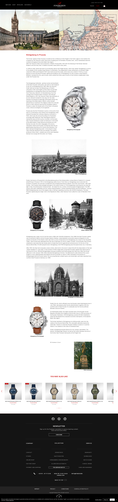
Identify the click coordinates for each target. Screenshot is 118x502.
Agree (112, 499)
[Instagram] (59, 418)
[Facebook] (53, 418)
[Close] (116, 499)
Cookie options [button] (98, 499)
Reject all (106, 499)
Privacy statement (10, 500)
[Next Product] (116, 391)
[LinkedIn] (65, 418)
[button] (27, 4)
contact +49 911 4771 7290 (97, 2)
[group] (59, 394)
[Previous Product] (1, 391)
